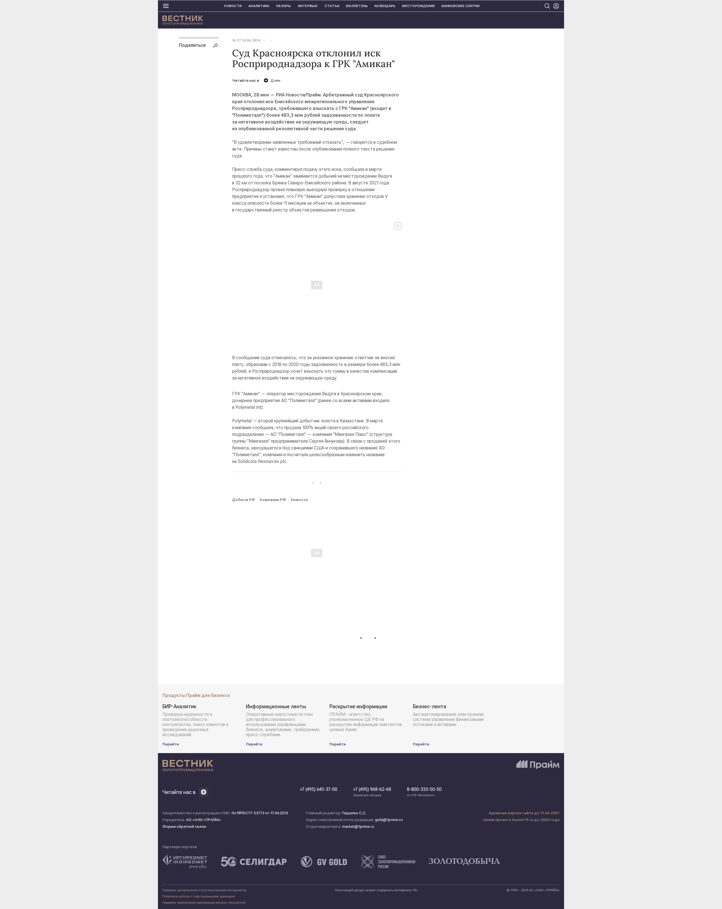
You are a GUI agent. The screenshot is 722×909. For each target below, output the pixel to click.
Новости (233, 6)
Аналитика (258, 6)
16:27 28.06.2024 (246, 40)
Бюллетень (357, 6)
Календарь (385, 6)
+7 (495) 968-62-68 (372, 792)
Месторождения (418, 6)
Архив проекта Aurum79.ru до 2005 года (521, 819)
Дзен (275, 80)
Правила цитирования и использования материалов (204, 890)
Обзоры (283, 6)
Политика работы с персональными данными (198, 896)
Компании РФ (273, 499)
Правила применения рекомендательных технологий (204, 902)
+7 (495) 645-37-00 (318, 789)
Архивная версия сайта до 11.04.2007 (524, 813)
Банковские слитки (461, 6)
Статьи (332, 6)
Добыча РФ (243, 499)
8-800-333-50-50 (424, 792)
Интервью (308, 6)
